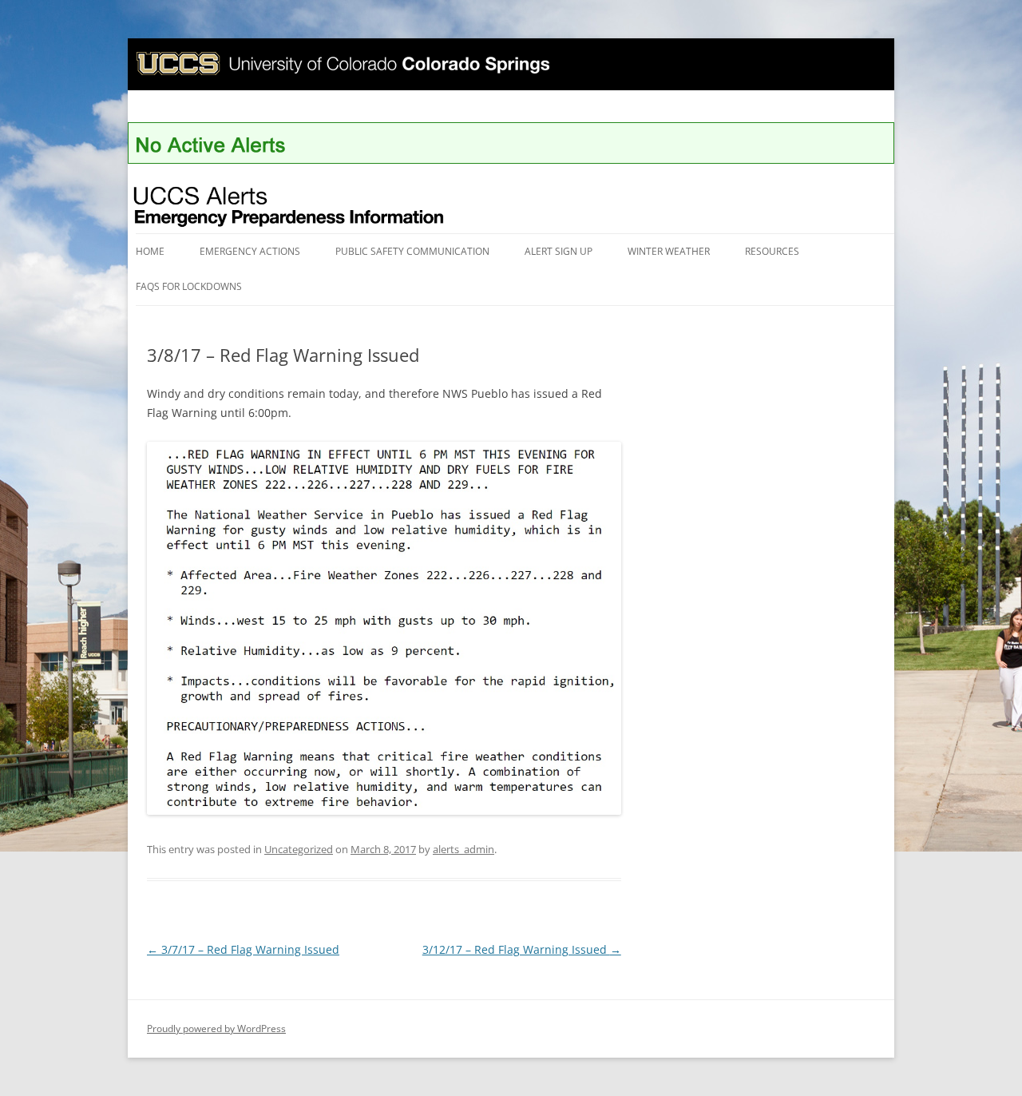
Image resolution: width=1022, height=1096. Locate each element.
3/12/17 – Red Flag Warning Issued (521, 949)
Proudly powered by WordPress (216, 1028)
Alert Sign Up (558, 251)
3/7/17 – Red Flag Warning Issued (243, 949)
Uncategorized (298, 849)
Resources (772, 251)
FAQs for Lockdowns (189, 286)
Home (150, 251)
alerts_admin (463, 849)
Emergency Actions (250, 251)
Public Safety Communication (412, 251)
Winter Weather (669, 251)
